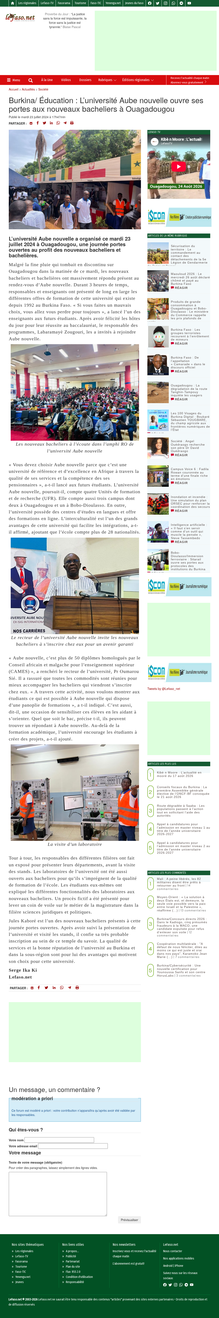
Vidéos (66, 80)
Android (168, 1266)
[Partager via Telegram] (65, 123)
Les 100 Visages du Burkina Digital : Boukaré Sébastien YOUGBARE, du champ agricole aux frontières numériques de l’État (190, 421)
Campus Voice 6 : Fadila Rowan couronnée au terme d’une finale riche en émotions (190, 474)
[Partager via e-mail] (31, 123)
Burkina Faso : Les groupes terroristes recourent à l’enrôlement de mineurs (190, 334)
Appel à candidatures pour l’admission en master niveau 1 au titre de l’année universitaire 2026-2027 (183, 829)
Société (43, 89)
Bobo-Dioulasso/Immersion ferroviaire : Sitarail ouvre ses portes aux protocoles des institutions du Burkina (188, 561)
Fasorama (64, 3)
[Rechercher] (30, 80)
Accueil (13, 89)
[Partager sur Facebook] (37, 123)
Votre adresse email (23, 1146)
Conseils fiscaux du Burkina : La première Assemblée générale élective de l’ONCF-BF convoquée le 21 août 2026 (183, 792)
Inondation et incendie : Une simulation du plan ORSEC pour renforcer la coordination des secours (190, 501)
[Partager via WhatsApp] (58, 123)
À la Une (47, 80)
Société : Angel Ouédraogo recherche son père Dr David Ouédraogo (188, 446)
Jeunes (19, 1282)
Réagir (181, 288)
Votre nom (16, 1140)
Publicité (71, 1256)
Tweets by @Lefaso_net (163, 688)
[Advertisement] (157, 41)
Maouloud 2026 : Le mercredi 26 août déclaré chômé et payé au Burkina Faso (190, 278)
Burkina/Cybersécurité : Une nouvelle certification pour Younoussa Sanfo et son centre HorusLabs (181, 970)
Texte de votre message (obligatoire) (35, 1162)
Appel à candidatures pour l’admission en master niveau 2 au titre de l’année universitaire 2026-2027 (183, 847)
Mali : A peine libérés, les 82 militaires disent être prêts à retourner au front (179, 882)
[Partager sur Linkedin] (51, 123)
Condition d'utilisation (79, 1277)
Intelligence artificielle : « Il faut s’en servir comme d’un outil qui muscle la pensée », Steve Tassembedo (189, 531)
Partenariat (73, 1261)
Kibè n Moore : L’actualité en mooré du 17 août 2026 (179, 774)
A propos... (72, 1251)
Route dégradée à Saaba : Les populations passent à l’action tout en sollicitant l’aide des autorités (181, 810)
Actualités (28, 89)
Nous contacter (172, 1251)
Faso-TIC (96, 3)
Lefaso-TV (47, 3)
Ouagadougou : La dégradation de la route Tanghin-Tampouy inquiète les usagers (189, 390)
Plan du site (73, 1266)
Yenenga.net (113, 3)
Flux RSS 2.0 (73, 1272)
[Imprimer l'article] (72, 123)
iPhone (179, 1266)
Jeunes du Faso (134, 3)
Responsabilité (75, 1282)
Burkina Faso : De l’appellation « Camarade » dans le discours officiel (188, 362)
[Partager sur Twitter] (44, 123)
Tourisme (80, 3)
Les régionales (27, 3)
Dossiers (85, 80)
